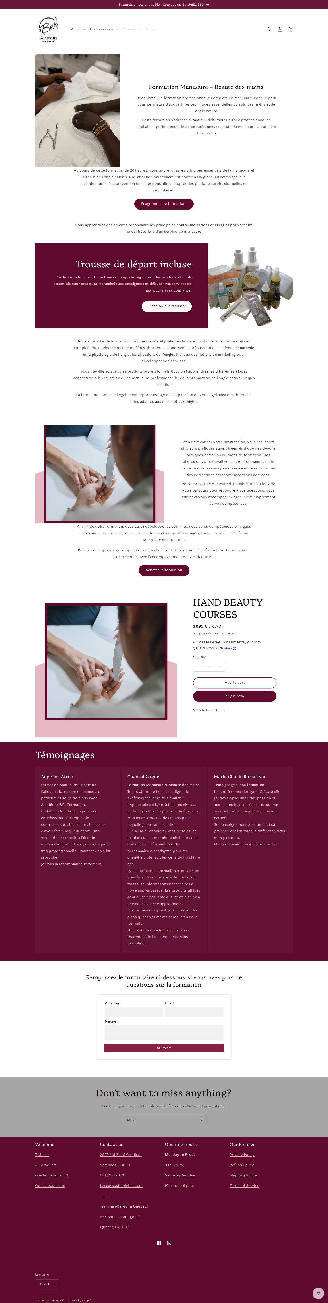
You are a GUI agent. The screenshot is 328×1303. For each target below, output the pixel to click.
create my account (51, 1175)
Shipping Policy (243, 1175)
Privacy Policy (242, 1155)
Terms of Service (244, 1186)
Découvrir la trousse (167, 306)
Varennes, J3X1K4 (115, 1165)
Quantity (199, 657)
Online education (50, 1186)
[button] (77, 29)
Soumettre (164, 1048)
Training (42, 1155)
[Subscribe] (201, 1119)
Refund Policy (242, 1165)
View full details (206, 710)
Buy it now (234, 696)
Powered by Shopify (79, 1300)
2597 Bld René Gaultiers (121, 1155)
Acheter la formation (164, 570)
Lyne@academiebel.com (121, 1186)
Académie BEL (55, 1300)
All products (46, 1165)
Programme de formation (164, 204)
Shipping (199, 633)
